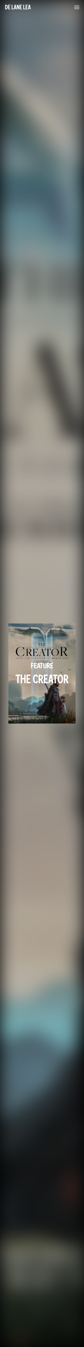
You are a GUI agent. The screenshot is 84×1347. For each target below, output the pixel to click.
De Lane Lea (18, 7)
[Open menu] (76, 7)
